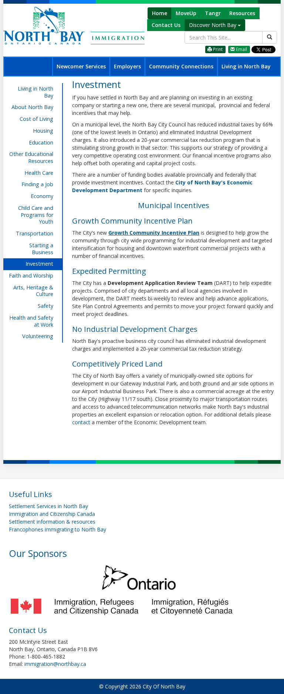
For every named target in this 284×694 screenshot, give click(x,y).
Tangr (213, 13)
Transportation (34, 233)
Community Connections (181, 66)
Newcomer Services (81, 66)
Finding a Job (37, 184)
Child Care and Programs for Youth (35, 214)
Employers (127, 66)
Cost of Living (36, 118)
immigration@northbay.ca (55, 663)
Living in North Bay (246, 66)
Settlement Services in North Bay (48, 506)
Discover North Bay (213, 24)
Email (241, 49)
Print (217, 49)
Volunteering (37, 336)
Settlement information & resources (52, 521)
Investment (39, 263)
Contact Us (166, 24)
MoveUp (186, 13)
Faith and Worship (31, 275)
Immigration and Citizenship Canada (52, 513)
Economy (42, 196)
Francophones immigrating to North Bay (57, 529)
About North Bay (32, 106)
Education (41, 142)
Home (159, 13)
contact (82, 422)
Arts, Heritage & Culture (33, 291)
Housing (43, 130)
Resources (242, 13)
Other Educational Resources (31, 157)
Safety (45, 305)
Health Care (38, 172)
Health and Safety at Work (31, 321)
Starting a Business (41, 249)
